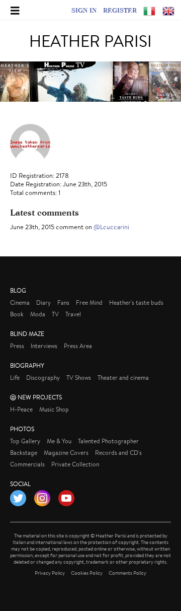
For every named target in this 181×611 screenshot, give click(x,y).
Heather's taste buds (136, 302)
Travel (73, 314)
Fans (63, 302)
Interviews (44, 346)
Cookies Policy (87, 573)
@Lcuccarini (111, 227)
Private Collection (75, 464)
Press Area (78, 346)
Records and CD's (118, 452)
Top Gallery (25, 441)
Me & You (59, 441)
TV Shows (78, 377)
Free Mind (89, 302)
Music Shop (54, 409)
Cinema (20, 302)
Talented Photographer (108, 441)
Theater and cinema (123, 377)
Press (17, 346)
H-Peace (21, 409)
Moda (37, 314)
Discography (43, 377)
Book (17, 314)
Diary (43, 302)
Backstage (23, 452)
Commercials (27, 464)
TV (55, 314)
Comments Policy (127, 573)
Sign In (84, 10)
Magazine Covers (66, 452)
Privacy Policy (50, 573)
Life (15, 377)
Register (120, 10)
